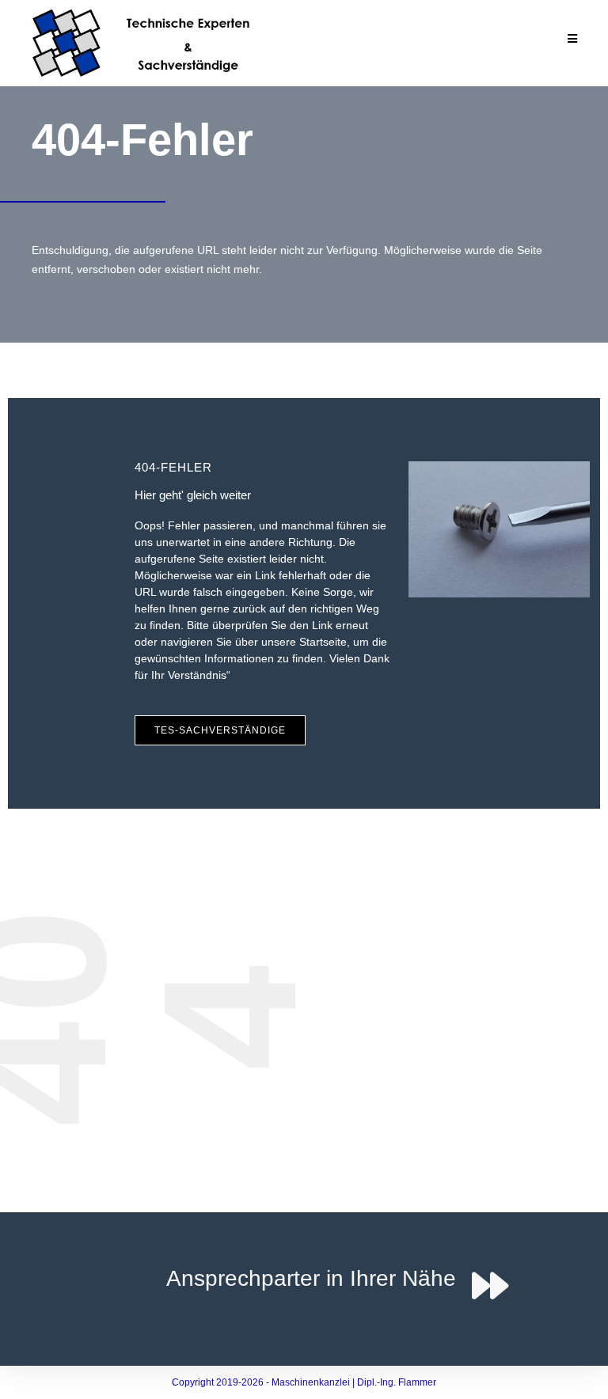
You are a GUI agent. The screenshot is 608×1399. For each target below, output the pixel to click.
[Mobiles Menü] (573, 39)
